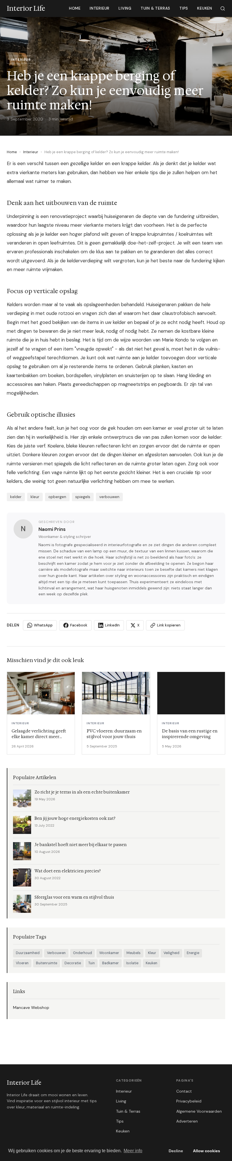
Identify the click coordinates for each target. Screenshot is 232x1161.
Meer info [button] (133, 1150)
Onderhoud (82, 953)
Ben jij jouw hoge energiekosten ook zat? (75, 818)
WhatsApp (43, 625)
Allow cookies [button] (206, 1151)
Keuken (204, 8)
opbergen (57, 496)
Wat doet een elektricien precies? (68, 871)
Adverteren (187, 1121)
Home (75, 8)
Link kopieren (169, 625)
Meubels (133, 953)
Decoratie (73, 963)
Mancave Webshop (31, 1007)
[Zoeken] (222, 8)
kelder (16, 496)
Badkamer (110, 963)
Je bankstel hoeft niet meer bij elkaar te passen (81, 844)
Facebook (78, 625)
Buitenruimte (46, 963)
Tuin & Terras (155, 8)
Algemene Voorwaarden (199, 1111)
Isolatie (132, 963)
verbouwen (109, 496)
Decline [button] (176, 1151)
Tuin (91, 963)
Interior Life (24, 1083)
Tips (183, 8)
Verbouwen (56, 953)
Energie (193, 953)
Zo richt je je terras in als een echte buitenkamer (82, 792)
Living (125, 8)
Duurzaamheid (28, 953)
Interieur (99, 8)
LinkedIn (112, 625)
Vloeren (22, 963)
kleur (35, 496)
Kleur (152, 953)
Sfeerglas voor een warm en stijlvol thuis (74, 897)
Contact (184, 1091)
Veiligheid (171, 953)
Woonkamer (109, 953)
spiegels (82, 496)
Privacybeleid (188, 1101)
